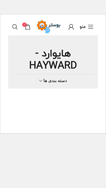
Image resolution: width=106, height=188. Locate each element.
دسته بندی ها (55, 80)
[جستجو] (15, 26)
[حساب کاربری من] (71, 26)
